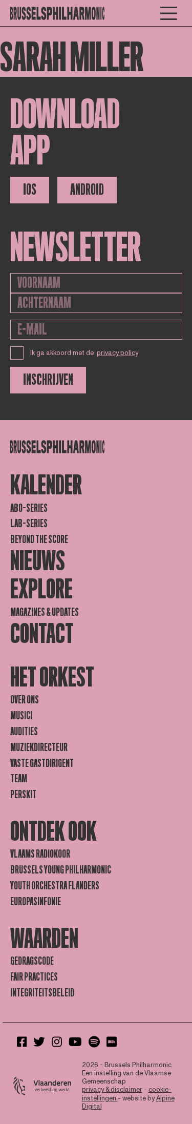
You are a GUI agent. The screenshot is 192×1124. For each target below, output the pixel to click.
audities (24, 731)
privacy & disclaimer (112, 1089)
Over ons (24, 700)
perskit (23, 794)
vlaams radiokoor (40, 854)
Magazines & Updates (44, 612)
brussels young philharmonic (60, 870)
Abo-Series (29, 508)
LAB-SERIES (29, 523)
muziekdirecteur (39, 747)
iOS (29, 190)
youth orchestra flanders (54, 886)
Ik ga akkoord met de (84, 353)
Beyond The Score (39, 539)
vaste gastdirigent (42, 763)
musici (21, 716)
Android (87, 190)
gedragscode (32, 961)
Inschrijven (48, 380)
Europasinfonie (35, 902)
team (18, 779)
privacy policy (117, 353)
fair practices (34, 977)
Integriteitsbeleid (42, 993)
